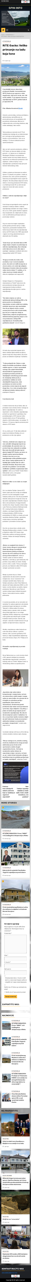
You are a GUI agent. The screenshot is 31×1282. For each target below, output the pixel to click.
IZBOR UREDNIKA (7, 1175)
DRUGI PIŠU (6, 1138)
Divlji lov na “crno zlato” (11, 1219)
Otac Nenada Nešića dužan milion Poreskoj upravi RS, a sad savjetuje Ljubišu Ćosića (19, 1098)
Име (6, 955)
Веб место (7, 969)
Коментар (8, 933)
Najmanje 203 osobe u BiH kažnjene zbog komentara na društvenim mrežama (15, 1256)
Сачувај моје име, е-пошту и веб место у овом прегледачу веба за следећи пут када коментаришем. (16, 980)
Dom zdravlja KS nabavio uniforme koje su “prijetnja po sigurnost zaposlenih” (9, 792)
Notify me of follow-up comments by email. (15, 988)
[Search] (28, 30)
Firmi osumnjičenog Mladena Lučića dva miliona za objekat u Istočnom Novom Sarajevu (15, 909)
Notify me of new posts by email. (16, 992)
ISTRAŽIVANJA (7, 41)
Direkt (21, 108)
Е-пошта (7, 962)
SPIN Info (15, 8)
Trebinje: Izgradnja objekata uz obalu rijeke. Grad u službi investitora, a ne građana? (22, 792)
